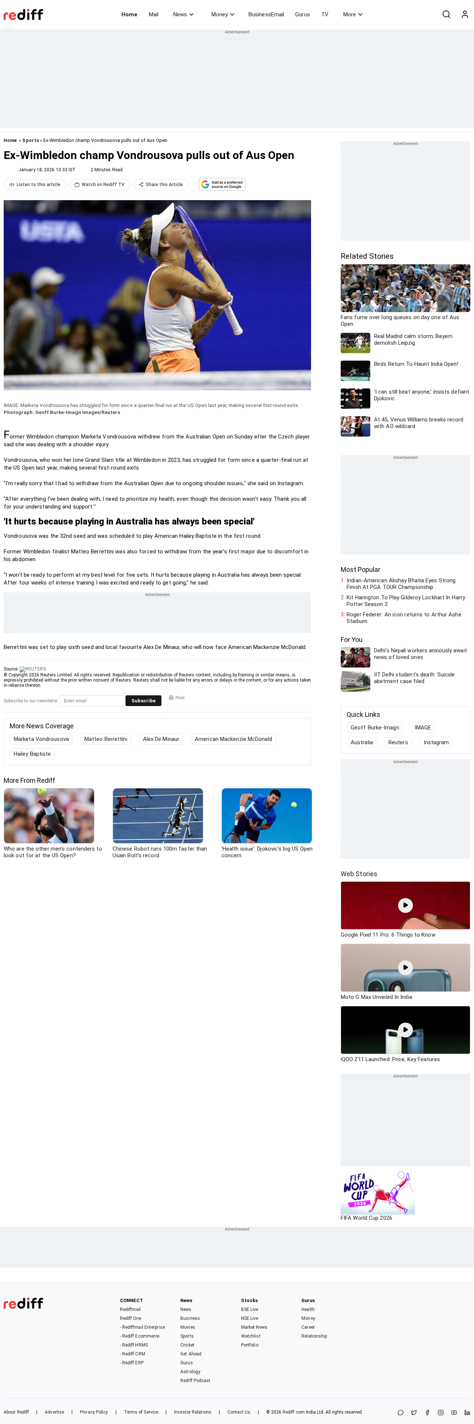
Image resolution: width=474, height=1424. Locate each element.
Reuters (398, 742)
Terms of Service (141, 1412)
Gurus (302, 14)
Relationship (314, 1336)
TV (324, 14)
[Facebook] (427, 1413)
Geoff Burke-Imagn (375, 727)
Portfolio (249, 1345)
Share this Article (164, 184)
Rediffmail (130, 1309)
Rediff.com (294, 1412)
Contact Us (238, 1412)
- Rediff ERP (132, 1362)
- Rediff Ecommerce (140, 1336)
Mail (153, 14)
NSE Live (249, 1318)
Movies (187, 1327)
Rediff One (130, 1318)
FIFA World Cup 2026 (366, 1218)
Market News (254, 1327)
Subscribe (143, 700)
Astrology (190, 1371)
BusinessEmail (266, 14)
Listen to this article (38, 184)
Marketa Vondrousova (41, 739)
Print (180, 698)
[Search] (446, 14)
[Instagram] (441, 1413)
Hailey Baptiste (32, 754)
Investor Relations (192, 1412)
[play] (405, 905)
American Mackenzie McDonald (233, 739)
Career (308, 1327)
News (180, 14)
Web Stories (359, 874)
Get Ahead (190, 1354)
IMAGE (423, 727)
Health (308, 1309)
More (349, 14)
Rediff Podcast (195, 1380)
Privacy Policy (94, 1412)
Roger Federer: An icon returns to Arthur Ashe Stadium (404, 618)
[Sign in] (464, 14)
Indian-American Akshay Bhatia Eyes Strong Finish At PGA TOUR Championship (401, 583)
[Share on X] (414, 1413)
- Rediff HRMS (134, 1345)
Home (129, 14)
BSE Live (249, 1309)
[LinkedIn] (467, 1413)
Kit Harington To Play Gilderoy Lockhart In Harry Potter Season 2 (406, 600)
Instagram (436, 742)
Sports (30, 140)
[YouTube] (454, 1413)
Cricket (187, 1345)
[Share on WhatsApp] (401, 1413)
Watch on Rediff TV (103, 184)
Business (190, 1318)
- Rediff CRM (132, 1354)
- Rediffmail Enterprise (142, 1327)
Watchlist (251, 1336)
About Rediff (16, 1412)
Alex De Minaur (161, 739)
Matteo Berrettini (105, 739)
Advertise (54, 1412)
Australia (362, 742)
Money (219, 14)
